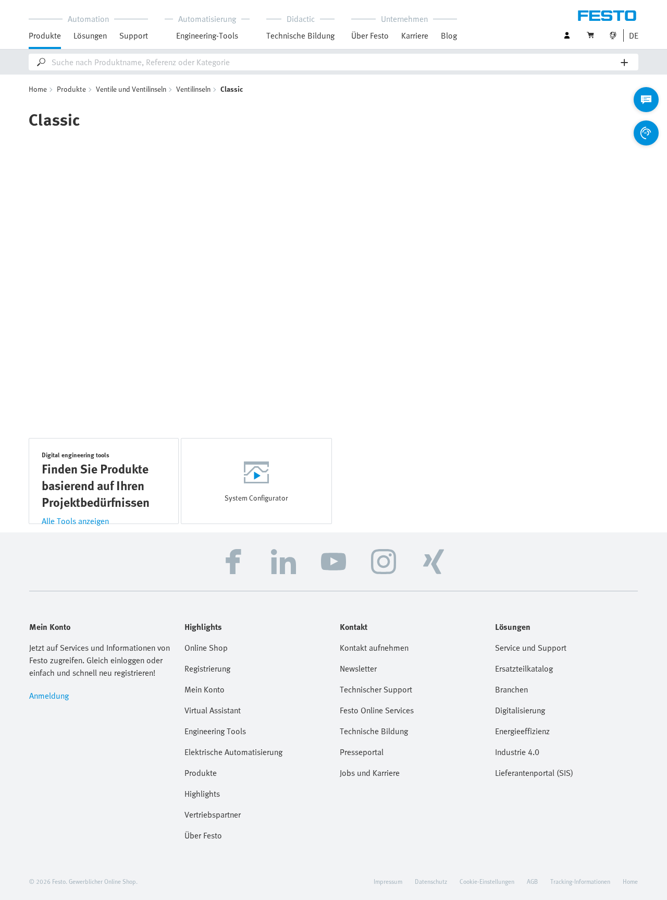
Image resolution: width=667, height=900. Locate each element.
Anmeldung (49, 695)
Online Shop (206, 647)
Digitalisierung (520, 710)
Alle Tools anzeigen (75, 521)
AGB (532, 881)
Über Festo (203, 835)
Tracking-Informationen (580, 881)
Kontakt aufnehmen (374, 647)
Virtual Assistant (212, 710)
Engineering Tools (215, 731)
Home (38, 88)
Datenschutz (431, 881)
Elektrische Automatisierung (233, 752)
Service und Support (530, 647)
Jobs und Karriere (370, 773)
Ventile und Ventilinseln (131, 88)
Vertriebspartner (212, 814)
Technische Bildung (374, 731)
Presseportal (362, 752)
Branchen (511, 689)
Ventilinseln (193, 88)
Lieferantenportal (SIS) (534, 773)
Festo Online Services (377, 710)
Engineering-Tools (207, 35)
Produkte (71, 88)
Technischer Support (376, 689)
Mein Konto (204, 689)
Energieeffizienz (522, 731)
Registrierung (207, 668)
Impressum (388, 881)
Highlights (202, 793)
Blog (449, 35)
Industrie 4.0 (517, 752)
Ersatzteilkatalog (524, 668)
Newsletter (358, 668)
